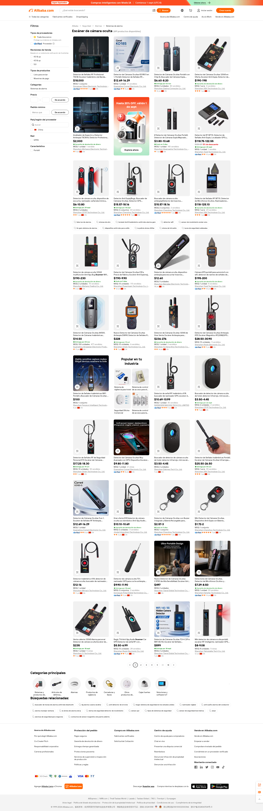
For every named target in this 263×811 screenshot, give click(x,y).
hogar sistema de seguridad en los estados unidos (155, 705)
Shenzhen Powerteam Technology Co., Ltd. (131, 286)
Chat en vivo (159, 741)
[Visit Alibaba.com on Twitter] (206, 767)
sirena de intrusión (169, 228)
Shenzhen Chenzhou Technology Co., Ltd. (131, 212)
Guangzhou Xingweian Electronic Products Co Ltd (91, 347)
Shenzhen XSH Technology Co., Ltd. (210, 88)
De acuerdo (60, 100)
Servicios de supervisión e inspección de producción (90, 758)
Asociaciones (200, 757)
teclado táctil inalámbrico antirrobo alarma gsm (137, 222)
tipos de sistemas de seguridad (159, 711)
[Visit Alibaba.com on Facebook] (196, 767)
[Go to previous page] (129, 665)
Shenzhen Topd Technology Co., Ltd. (210, 152)
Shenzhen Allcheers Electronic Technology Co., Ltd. (91, 149)
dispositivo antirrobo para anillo (117, 228)
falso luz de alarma (84, 222)
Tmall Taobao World (118, 798)
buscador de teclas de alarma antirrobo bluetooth (54, 705)
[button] (154, 10)
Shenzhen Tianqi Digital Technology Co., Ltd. (172, 590)
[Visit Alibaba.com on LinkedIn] (201, 767)
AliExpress (92, 798)
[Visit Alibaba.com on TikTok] (223, 767)
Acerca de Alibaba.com (44, 730)
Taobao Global (143, 798)
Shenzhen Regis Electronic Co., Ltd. (210, 344)
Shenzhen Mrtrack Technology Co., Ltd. (89, 590)
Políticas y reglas (81, 764)
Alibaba (75, 26)
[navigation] (49, 346)
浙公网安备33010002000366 (176, 807)
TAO (153, 798)
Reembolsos (159, 752)
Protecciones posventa (84, 752)
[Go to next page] (173, 665)
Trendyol (160, 798)
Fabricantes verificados (124, 736)
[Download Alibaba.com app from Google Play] (219, 786)
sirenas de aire (104, 222)
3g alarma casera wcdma (91, 705)
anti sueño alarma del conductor (216, 705)
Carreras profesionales (44, 752)
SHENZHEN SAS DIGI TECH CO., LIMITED (171, 405)
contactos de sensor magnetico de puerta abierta (90, 717)
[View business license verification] (156, 807)
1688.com (103, 798)
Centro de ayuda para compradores (169, 736)
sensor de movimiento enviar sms (194, 222)
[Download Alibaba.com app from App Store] (199, 786)
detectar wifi (168, 222)
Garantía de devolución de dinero (88, 741)
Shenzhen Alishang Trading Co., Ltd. (88, 286)
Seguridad (86, 26)
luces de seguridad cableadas (196, 228)
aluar (214, 711)
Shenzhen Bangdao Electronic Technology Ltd (172, 284)
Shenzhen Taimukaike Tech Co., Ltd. (210, 651)
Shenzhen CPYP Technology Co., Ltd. (89, 212)
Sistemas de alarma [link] (114, 26)
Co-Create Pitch (41, 741)
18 (168, 665)
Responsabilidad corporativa (46, 746)
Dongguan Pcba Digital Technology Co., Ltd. (131, 593)
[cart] (191, 11)
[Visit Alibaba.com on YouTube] (217, 767)
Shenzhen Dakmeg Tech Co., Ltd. (168, 469)
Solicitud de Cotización (124, 741)
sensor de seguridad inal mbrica (191, 711)
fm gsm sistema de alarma (87, 228)
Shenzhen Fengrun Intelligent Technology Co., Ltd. (91, 405)
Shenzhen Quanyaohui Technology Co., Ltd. (172, 149)
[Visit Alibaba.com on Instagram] (212, 767)
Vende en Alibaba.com (203, 736)
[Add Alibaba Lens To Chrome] (74, 786)
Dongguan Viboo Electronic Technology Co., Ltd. (91, 86)
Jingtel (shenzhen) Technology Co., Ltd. (130, 532)
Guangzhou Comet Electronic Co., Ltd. (130, 86)
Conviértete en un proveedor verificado (211, 752)
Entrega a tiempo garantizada (86, 746)
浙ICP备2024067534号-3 (201, 807)
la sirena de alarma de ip (71, 711)
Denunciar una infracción (165, 764)
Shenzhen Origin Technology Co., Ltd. (129, 347)
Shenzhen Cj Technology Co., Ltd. (87, 653)
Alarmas (98, 26)
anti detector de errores (118, 705)
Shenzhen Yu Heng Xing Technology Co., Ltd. (172, 347)
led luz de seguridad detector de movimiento (106, 711)
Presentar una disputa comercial (168, 746)
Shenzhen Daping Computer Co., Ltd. (170, 88)
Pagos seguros (80, 736)
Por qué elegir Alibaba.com (45, 736)
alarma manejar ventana (44, 711)
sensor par (135, 711)
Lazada (132, 798)
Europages (171, 798)
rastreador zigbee (189, 705)
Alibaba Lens (47, 786)
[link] (259, 785)
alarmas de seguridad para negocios (49, 717)
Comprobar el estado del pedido (207, 746)
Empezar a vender (201, 741)
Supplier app (148, 786)
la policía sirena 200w (145, 228)
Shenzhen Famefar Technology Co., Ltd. (211, 593)
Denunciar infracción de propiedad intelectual (169, 758)
